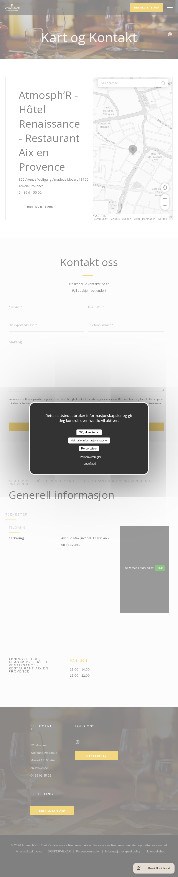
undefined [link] (90, 463)
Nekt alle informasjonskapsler (89, 440)
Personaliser (89, 448)
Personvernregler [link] (90, 457)
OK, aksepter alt (89, 432)
